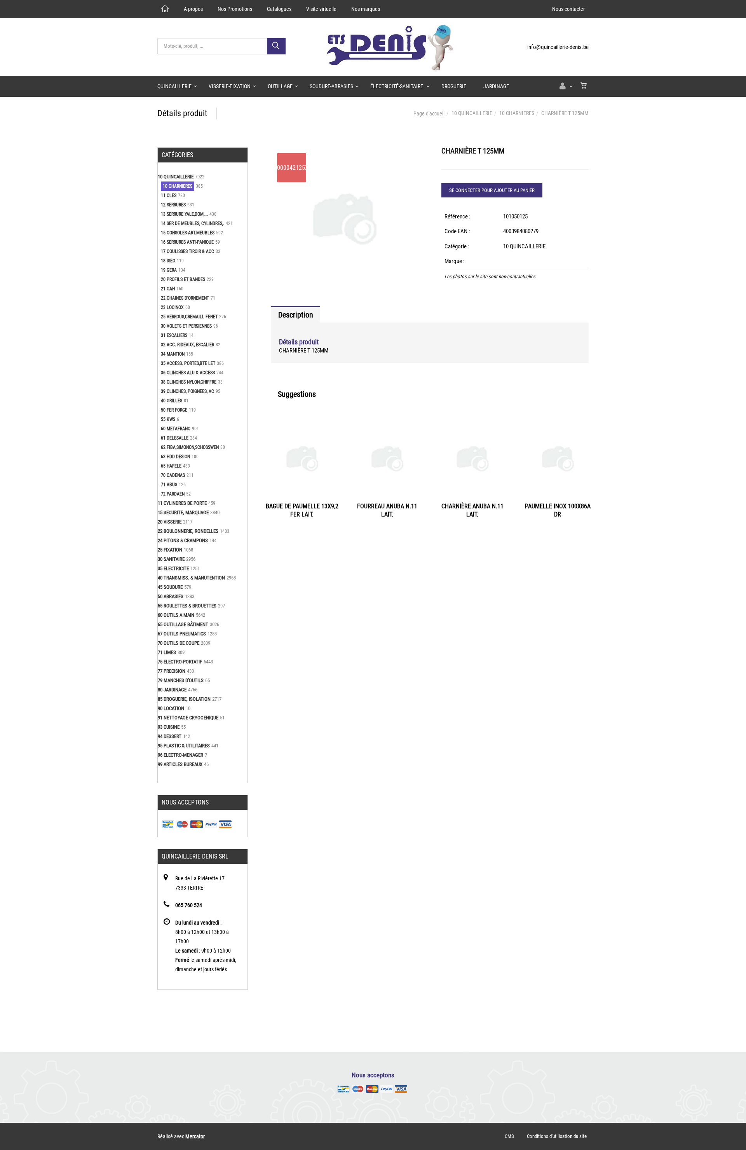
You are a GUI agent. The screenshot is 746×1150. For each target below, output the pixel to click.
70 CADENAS (173, 475)
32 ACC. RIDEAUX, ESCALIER (187, 344)
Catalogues (279, 9)
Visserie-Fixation (230, 86)
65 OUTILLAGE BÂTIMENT (183, 624)
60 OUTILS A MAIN (176, 615)
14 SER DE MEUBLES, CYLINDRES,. (192, 223)
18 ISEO (168, 261)
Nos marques (365, 9)
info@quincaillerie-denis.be (558, 47)
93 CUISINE (169, 727)
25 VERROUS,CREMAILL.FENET (189, 316)
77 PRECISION (171, 671)
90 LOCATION (171, 708)
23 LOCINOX (172, 307)
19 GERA (169, 270)
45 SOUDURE (170, 587)
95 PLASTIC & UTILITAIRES (184, 746)
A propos (193, 9)
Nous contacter (568, 9)
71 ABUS (169, 484)
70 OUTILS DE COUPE (178, 643)
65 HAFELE (171, 466)
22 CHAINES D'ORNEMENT (185, 298)
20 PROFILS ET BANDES (183, 279)
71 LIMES (167, 652)
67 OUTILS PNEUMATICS (182, 634)
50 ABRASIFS (170, 596)
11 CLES (168, 195)
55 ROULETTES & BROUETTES (187, 606)
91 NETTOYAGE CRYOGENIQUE (188, 718)
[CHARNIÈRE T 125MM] (344, 152)
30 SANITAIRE (171, 559)
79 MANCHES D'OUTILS (181, 680)
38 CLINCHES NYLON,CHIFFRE (188, 382)
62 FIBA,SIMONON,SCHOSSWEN (190, 447)
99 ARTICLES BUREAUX (180, 764)
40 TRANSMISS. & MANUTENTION (191, 578)
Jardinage (496, 86)
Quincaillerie (174, 86)
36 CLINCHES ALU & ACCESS (188, 372)
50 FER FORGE (174, 410)
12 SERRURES (173, 205)
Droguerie (453, 86)
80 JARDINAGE (172, 690)
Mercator (195, 1136)
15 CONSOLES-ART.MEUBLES (187, 233)
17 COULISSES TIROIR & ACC (187, 251)
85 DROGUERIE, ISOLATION (184, 699)
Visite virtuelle (321, 9)
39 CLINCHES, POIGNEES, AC (187, 391)
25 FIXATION (170, 550)
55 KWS (168, 419)
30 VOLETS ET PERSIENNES (186, 326)
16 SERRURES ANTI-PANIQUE (187, 242)
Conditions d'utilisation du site (557, 1136)
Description (295, 315)
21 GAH (168, 288)
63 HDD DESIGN (175, 456)
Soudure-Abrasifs (331, 86)
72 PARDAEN (173, 494)
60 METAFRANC (175, 428)
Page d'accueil (428, 113)
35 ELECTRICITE (173, 568)
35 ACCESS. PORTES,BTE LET (188, 363)
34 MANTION (173, 354)
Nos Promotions (235, 9)
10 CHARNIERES (516, 113)
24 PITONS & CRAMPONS (183, 540)
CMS (509, 1136)
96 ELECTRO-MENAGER (180, 755)
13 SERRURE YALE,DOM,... (184, 214)
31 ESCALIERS (174, 335)
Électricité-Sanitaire (397, 86)
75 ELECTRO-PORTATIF (180, 662)
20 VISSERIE (169, 522)
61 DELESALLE (174, 438)
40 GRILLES (171, 400)
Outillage (280, 86)
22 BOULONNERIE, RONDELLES (188, 531)
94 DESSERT (169, 736)
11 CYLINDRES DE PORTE (182, 503)
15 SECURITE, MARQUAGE (183, 512)
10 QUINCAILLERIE (471, 113)
